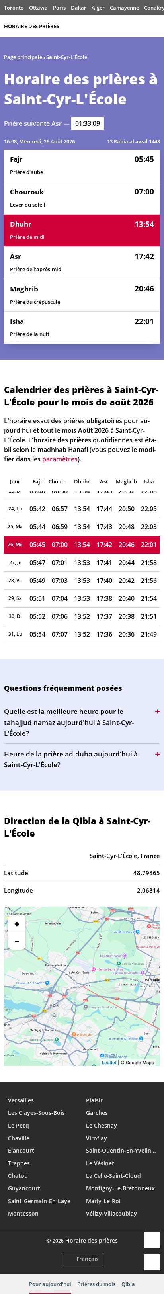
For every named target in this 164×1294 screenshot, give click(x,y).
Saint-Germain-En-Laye (39, 1201)
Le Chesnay (101, 1125)
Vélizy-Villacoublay (111, 1213)
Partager (152, 1240)
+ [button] (17, 923)
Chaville (18, 1138)
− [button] (17, 941)
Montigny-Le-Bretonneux (120, 1188)
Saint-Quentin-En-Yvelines (121, 1150)
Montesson (23, 1213)
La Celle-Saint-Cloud (113, 1175)
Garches (97, 1112)
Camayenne (124, 7)
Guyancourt (24, 1188)
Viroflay (96, 1138)
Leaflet (109, 1062)
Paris (59, 7)
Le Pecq (18, 1125)
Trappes (19, 1163)
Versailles (21, 1100)
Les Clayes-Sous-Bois (36, 1112)
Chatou (18, 1175)
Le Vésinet (100, 1163)
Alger (98, 7)
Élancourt (21, 1150)
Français (87, 1259)
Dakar (78, 7)
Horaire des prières (31, 26)
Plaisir (94, 1100)
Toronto (14, 7)
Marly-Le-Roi (103, 1201)
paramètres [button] (60, 459)
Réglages (152, 1262)
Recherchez (156, 26)
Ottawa (38, 7)
